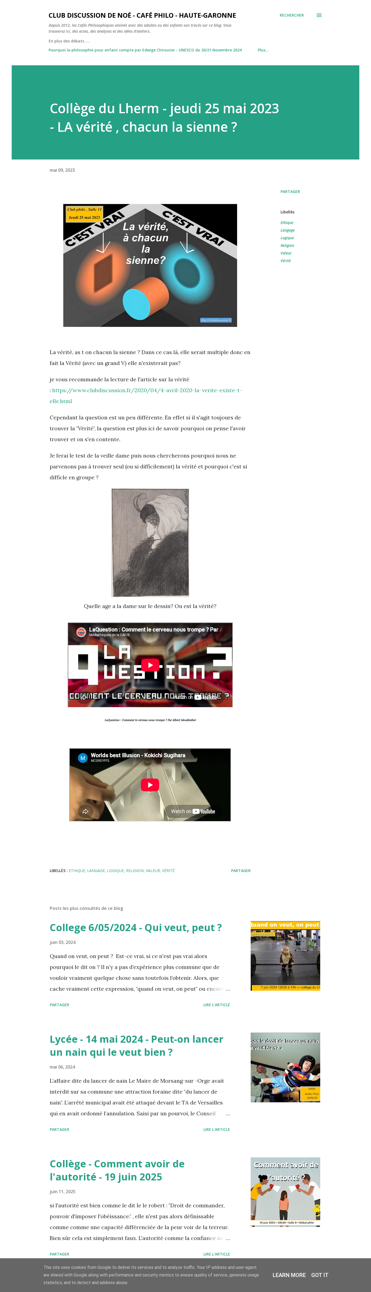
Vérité (286, 260)
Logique (287, 237)
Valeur (286, 253)
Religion (287, 245)
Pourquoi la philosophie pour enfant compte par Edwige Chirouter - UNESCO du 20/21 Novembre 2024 (145, 50)
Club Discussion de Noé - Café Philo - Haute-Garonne (142, 15)
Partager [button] (290, 191)
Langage (288, 230)
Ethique (287, 222)
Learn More (289, 1275)
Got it (320, 1275)
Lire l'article (216, 1004)
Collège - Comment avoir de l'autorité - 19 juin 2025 (117, 1170)
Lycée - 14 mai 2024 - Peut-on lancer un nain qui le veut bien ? (137, 1045)
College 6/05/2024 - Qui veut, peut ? (136, 927)
